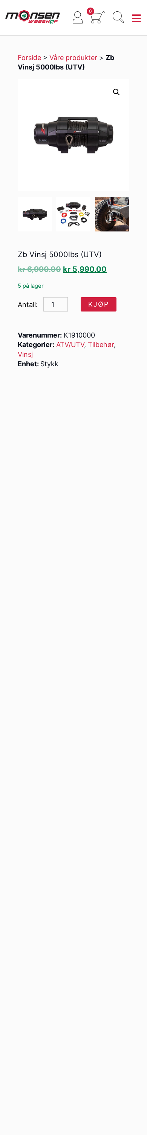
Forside (29, 58)
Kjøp (98, 304)
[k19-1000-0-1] (35, 214)
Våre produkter (73, 58)
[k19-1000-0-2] (73, 214)
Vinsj (25, 354)
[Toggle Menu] (136, 19)
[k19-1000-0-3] (112, 214)
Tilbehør (101, 345)
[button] (116, 92)
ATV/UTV (70, 345)
